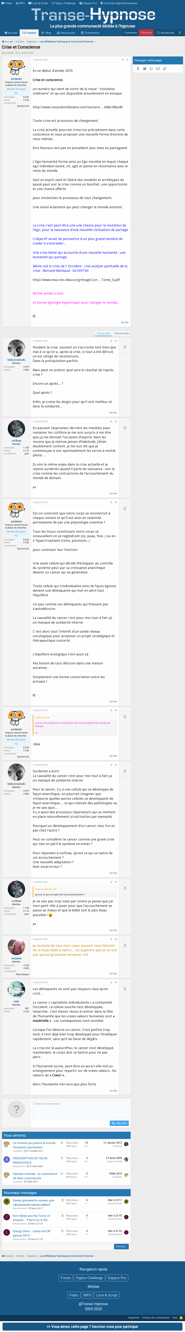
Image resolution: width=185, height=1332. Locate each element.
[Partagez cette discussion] (123, 60)
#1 (127, 59)
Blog (48, 32)
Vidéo (8, 3)
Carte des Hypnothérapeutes (121, 3)
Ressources (68, 32)
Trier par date (103, 333)
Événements (92, 32)
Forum (66, 1278)
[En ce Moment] (179, 32)
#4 (116, 502)
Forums (31, 32)
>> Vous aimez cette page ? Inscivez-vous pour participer (92, 1326)
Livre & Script (40, 3)
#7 (116, 882)
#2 (116, 341)
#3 (116, 421)
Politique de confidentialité (156, 1317)
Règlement (133, 1317)
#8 (116, 939)
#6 (116, 765)
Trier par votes (121, 333)
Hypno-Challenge (65, 3)
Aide (174, 1317)
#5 (116, 710)
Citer (126, 322)
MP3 (22, 3)
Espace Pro (90, 3)
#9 (116, 982)
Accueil (12, 32)
